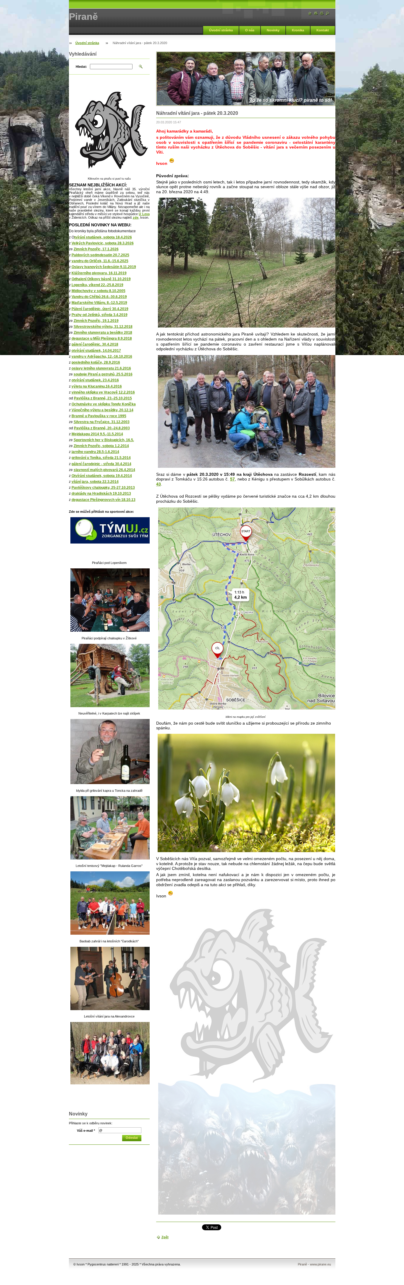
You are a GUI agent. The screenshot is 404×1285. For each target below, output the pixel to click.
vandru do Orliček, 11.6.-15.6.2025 (100, 261)
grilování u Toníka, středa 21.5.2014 (101, 458)
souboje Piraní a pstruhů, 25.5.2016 (103, 374)
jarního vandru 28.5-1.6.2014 (95, 452)
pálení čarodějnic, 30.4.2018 (95, 344)
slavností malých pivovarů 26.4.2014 (104, 470)
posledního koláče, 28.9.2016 (96, 362)
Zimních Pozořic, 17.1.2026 (96, 249)
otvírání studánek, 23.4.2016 (95, 380)
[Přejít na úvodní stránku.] (310, 13)
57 (232, 479)
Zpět (165, 1237)
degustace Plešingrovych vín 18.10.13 (103, 500)
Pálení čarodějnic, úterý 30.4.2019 (100, 309)
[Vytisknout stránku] (322, 13)
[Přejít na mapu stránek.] (316, 13)
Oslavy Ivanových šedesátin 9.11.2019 (104, 267)
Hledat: (81, 66)
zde (135, 217)
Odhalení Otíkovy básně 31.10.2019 (101, 279)
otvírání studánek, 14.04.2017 (96, 351)
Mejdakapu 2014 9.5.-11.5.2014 (97, 434)
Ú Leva (144, 214)
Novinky (273, 30)
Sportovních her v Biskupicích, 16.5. (104, 440)
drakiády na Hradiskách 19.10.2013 (101, 493)
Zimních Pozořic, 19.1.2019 (96, 321)
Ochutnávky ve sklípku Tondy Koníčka (104, 404)
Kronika (298, 30)
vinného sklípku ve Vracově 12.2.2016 (103, 392)
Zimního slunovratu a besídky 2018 (103, 332)
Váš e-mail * (86, 1130)
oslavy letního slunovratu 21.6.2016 (101, 368)
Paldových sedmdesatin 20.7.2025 (100, 255)
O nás (249, 30)
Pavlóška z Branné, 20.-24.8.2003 (102, 428)
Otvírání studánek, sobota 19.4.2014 (102, 476)
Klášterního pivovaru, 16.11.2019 (99, 273)
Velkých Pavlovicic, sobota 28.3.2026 (103, 243)
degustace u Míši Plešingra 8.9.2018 (102, 338)
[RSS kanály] (327, 13)
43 (158, 484)
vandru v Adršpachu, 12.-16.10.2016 (102, 356)
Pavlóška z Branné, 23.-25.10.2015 (103, 398)
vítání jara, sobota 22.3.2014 (95, 482)
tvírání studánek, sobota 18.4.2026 (103, 237)
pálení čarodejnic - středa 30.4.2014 (101, 464)
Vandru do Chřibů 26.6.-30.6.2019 (99, 297)
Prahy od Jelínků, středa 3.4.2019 (99, 315)
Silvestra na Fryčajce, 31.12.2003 (102, 422)
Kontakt (322, 30)
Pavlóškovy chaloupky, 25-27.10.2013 (103, 488)
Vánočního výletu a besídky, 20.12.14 (102, 410)
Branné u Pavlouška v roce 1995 (99, 416)
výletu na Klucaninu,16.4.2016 (97, 386)
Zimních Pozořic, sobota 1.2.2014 (101, 446)
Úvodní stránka (221, 30)
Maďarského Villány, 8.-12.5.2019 (99, 303)
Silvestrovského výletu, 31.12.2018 (103, 327)
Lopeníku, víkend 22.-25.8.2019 (97, 285)
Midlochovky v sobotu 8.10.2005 (98, 291)
